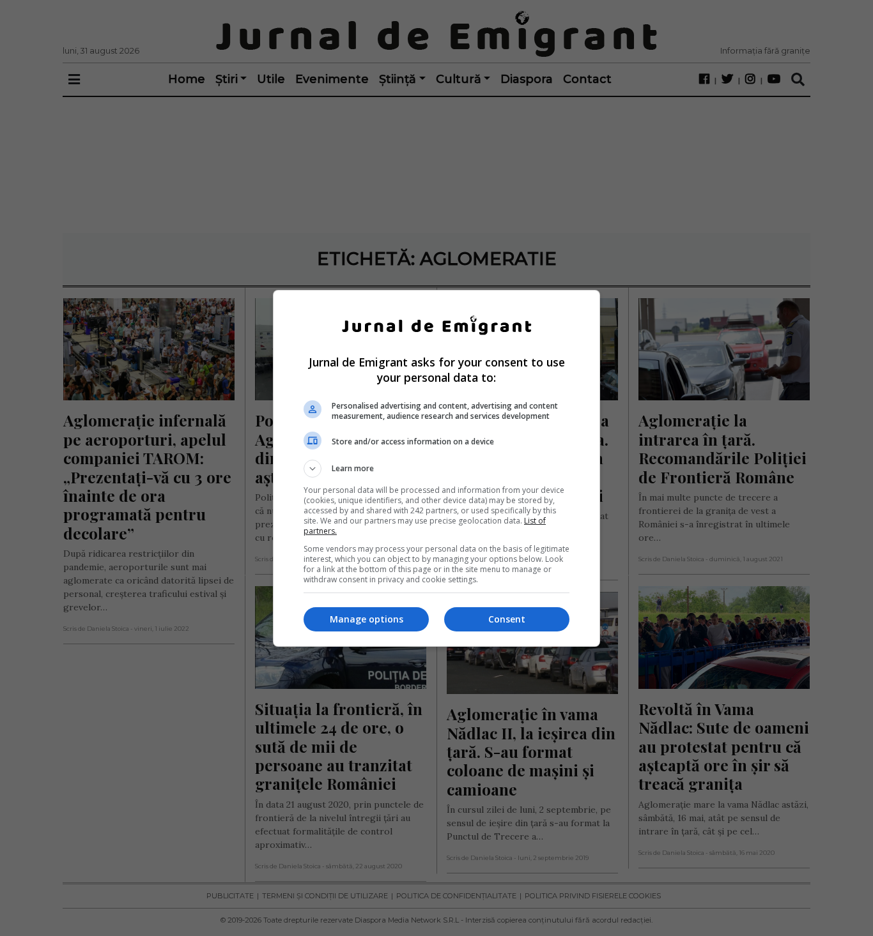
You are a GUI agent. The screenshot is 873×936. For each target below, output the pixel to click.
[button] (436, 469)
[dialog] (436, 468)
